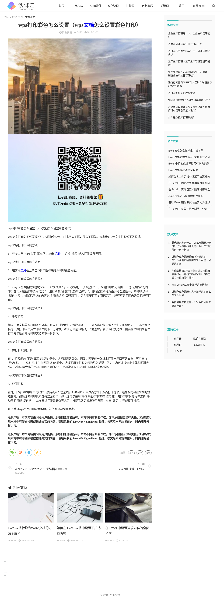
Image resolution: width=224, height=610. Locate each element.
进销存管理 (199, 338)
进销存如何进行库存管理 (181, 92)
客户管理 (113, 6)
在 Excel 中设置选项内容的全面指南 (127, 531)
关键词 (164, 6)
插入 (55, 469)
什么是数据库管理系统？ (181, 117)
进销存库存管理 (180, 256)
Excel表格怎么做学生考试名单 (185, 150)
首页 (61, 6)
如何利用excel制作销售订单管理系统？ (189, 99)
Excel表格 (199, 344)
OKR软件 (96, 6)
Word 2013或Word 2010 (30, 469)
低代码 (203, 242)
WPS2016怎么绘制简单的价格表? (190, 284)
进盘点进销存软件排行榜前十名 (185, 43)
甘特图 (130, 6)
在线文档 (176, 270)
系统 (191, 256)
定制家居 (147, 6)
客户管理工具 (179, 302)
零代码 (175, 242)
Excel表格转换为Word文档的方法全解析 (30, 531)
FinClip (178, 350)
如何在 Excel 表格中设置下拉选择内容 (79, 531)
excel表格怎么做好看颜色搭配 (185, 196)
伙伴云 (177, 338)
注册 (181, 6)
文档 (88, 25)
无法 (49, 469)
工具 (20, 17)
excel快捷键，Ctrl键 (132, 469)
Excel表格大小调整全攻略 (183, 170)
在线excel (199, 6)
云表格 (79, 6)
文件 (58, 253)
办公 (14, 17)
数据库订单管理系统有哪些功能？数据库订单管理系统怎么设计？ (189, 108)
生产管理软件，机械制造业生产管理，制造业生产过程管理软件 (189, 73)
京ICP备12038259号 (110, 595)
